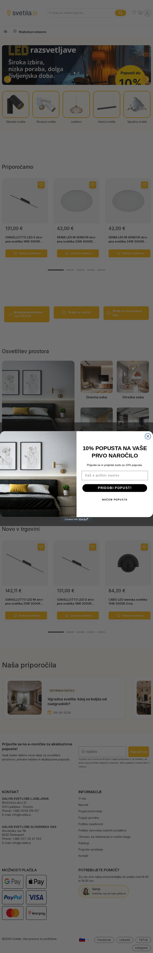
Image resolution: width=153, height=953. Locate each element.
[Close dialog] (148, 436)
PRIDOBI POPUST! (115, 488)
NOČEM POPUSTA (115, 500)
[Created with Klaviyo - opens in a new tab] (76, 519)
